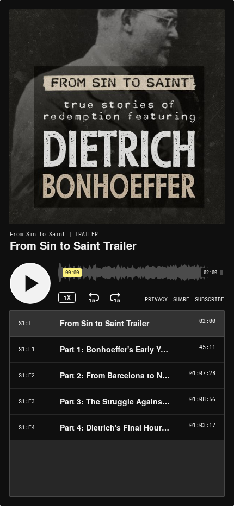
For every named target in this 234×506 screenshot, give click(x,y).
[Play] (30, 283)
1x (67, 297)
